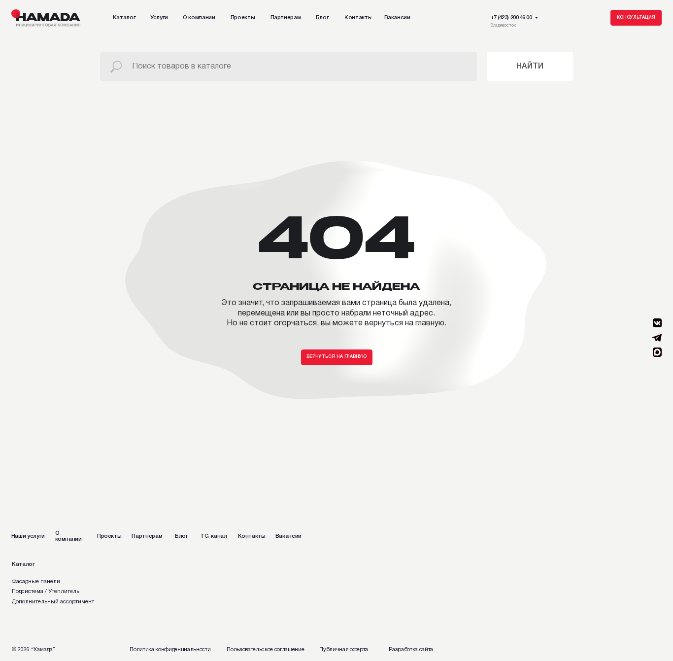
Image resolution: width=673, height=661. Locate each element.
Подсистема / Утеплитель (45, 591)
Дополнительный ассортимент (53, 601)
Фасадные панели (36, 581)
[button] (636, 18)
